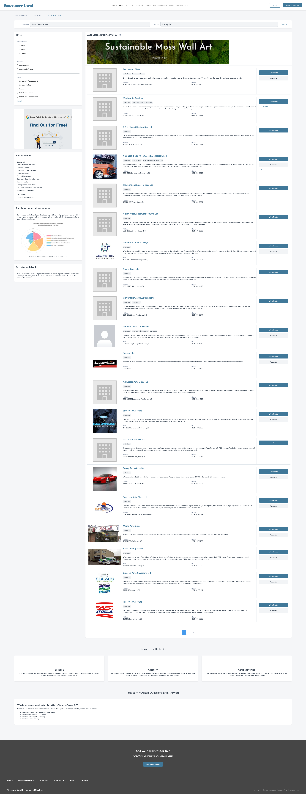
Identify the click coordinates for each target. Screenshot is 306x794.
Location (156, 24)
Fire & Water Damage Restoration (29, 188)
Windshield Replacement (28, 81)
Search (121, 5)
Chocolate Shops (23, 167)
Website (273, 78)
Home (114, 5)
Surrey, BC (37, 15)
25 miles (22, 45)
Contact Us (139, 5)
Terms (72, 780)
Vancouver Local (21, 15)
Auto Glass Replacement (28, 97)
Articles (148, 5)
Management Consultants (26, 185)
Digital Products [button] (182, 5)
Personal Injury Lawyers (26, 197)
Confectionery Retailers (26, 165)
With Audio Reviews (26, 69)
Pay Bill (171, 5)
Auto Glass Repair (26, 93)
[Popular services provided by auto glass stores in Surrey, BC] (48, 238)
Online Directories (26, 780)
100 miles (22, 53)
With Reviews (24, 65)
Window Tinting (25, 85)
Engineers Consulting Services (28, 179)
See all (19, 101)
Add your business (160, 5)
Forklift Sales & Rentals (25, 190)
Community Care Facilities (26, 170)
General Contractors (24, 176)
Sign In (274, 5)
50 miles (22, 49)
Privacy (84, 780)
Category (25, 24)
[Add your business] (153, 761)
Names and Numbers (34, 790)
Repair (21, 89)
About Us (129, 5)
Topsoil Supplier (23, 182)
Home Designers (23, 173)
